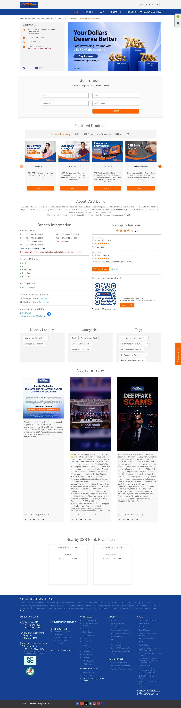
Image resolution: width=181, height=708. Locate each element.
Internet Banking (88, 648)
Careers (85, 638)
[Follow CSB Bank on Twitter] (86, 704)
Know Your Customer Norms (149, 627)
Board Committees (118, 627)
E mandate (86, 657)
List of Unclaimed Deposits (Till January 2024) (149, 649)
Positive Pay (87, 654)
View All (114, 269)
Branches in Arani (27, 602)
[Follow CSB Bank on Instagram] (95, 704)
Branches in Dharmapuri (39, 605)
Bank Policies (144, 623)
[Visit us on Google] (82, 704)
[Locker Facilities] (140, 161)
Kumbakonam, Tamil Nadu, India (33, 316)
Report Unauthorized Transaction (90, 624)
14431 (42, 648)
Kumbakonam (44, 302)
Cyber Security (88, 661)
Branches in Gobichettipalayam (98, 605)
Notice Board (87, 632)
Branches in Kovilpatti (57, 608)
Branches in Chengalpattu (46, 602)
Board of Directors (117, 623)
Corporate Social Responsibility (117, 644)
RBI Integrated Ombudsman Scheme (93, 679)
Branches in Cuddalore (129, 602)
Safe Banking (144, 645)
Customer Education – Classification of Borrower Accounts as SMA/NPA (148, 671)
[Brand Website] (103, 704)
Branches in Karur (40, 608)
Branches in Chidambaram (87, 602)
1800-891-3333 (31, 648)
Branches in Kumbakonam (99, 608)
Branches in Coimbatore (109, 602)
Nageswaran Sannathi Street (35, 338)
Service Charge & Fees (119, 662)
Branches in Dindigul (59, 605)
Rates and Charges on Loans (121, 669)
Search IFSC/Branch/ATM (120, 648)
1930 (30, 638)
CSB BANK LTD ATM (68, 547)
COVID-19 (86, 651)
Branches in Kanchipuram (139, 605)
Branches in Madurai (120, 608)
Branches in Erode (76, 605)
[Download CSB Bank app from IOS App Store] (178, 24)
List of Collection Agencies (149, 620)
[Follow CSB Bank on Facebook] (78, 704)
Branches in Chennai (66, 602)
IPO (112, 639)
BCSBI (141, 641)
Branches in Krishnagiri (78, 608)
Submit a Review (101, 269)
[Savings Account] (40, 161)
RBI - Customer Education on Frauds (150, 654)
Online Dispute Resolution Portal (148, 677)
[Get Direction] (49, 315)
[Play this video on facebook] (90, 414)
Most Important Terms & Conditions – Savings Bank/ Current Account (149, 660)
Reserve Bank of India (147, 638)
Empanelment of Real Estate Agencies (149, 634)
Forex (84, 645)
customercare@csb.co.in (65, 622)
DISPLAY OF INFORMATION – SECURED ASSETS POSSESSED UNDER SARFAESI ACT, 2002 (148, 692)
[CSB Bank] (29, 5)
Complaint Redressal (90, 620)
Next (159, 166)
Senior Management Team (120, 633)
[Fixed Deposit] (107, 161)
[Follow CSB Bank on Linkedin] (90, 704)
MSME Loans (87, 664)
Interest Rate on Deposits (120, 665)
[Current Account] (74, 161)
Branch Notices (88, 672)
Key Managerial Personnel (120, 630)
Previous (21, 166)
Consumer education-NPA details (149, 682)
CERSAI (142, 686)
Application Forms (89, 635)
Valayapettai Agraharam (33, 344)
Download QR (127, 305)
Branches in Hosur (119, 605)
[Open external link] (178, 364)
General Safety (144, 665)
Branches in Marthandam (140, 608)
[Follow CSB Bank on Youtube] (99, 704)
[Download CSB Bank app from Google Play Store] (178, 19)
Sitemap (85, 629)
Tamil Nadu (43, 298)
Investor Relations (117, 636)
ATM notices (87, 675)
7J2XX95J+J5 (25, 313)
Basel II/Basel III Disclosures (121, 651)
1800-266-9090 (31, 622)
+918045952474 (33, 41)
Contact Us (86, 641)
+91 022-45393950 (32, 627)
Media (113, 654)
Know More (40, 188)
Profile (113, 620)
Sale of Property (145, 630)
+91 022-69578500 (32, 625)
